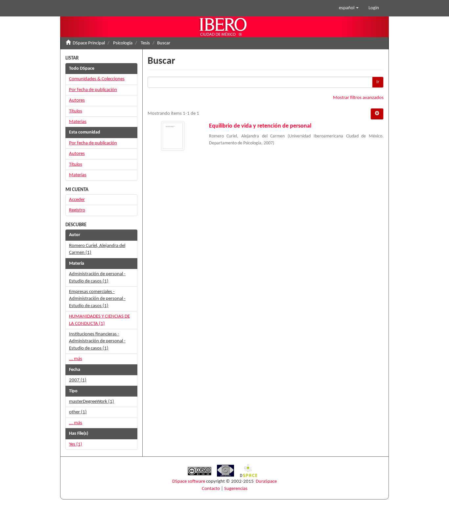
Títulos (75, 111)
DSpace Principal (89, 43)
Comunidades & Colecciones (97, 79)
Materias (77, 121)
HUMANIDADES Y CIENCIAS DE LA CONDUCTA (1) (99, 320)
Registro (77, 210)
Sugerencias (236, 488)
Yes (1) (75, 444)
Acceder (77, 199)
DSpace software (188, 481)
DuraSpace (266, 481)
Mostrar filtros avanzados (358, 97)
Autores (77, 100)
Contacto (211, 488)
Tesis (145, 43)
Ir (377, 82)
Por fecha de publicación (93, 89)
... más (75, 358)
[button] (349, 8)
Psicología (122, 43)
